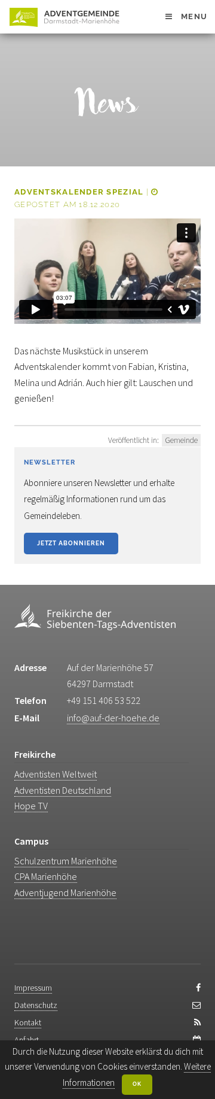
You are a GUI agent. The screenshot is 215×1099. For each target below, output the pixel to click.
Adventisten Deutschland (62, 790)
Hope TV (31, 806)
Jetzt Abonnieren (71, 543)
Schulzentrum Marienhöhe (65, 861)
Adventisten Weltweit (55, 774)
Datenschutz (35, 1005)
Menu (194, 16)
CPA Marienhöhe (45, 876)
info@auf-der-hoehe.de (113, 718)
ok (137, 1084)
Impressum (33, 987)
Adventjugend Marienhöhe (65, 892)
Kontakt (27, 1022)
